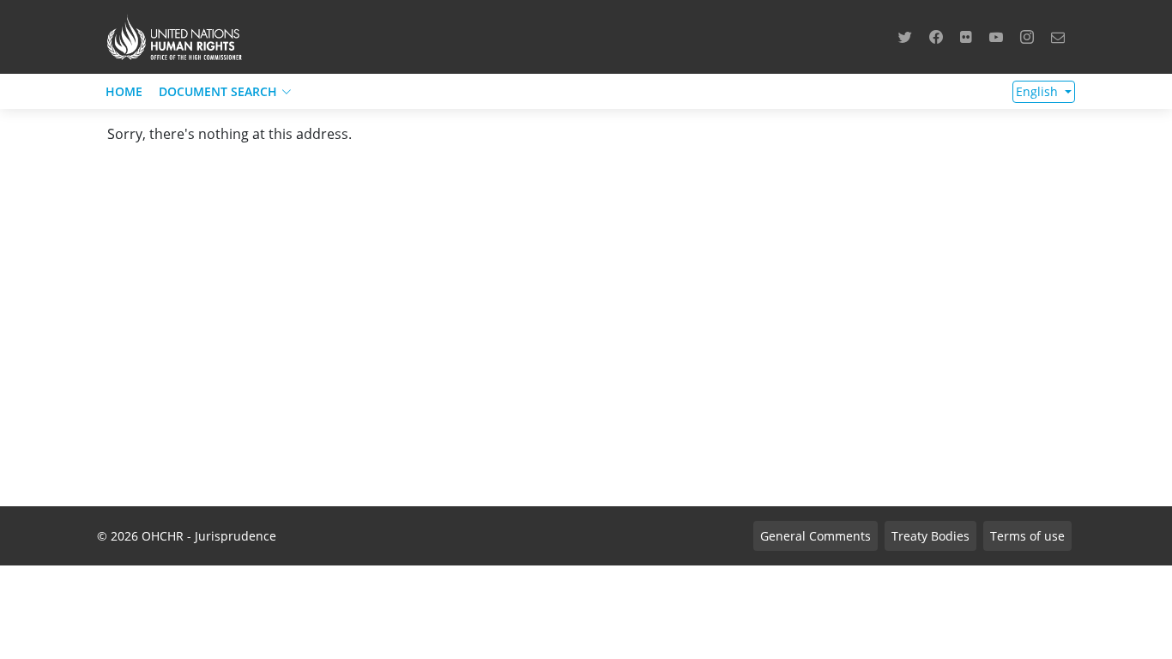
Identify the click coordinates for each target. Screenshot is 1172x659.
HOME (124, 91)
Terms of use (1027, 536)
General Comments (815, 536)
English (1038, 91)
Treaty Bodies (930, 536)
